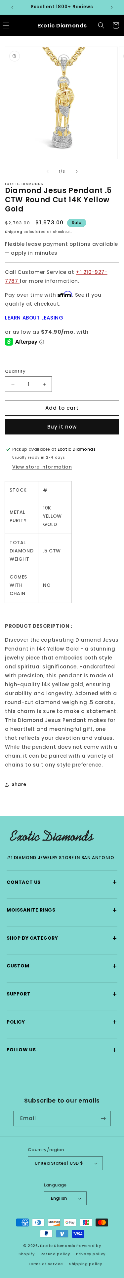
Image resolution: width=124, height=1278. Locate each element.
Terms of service (45, 1263)
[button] (101, 25)
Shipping (13, 231)
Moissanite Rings (62, 910)
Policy (62, 1022)
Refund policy (55, 1254)
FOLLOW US (62, 1050)
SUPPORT (62, 994)
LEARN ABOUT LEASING (34, 317)
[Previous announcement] (12, 7)
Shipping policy (85, 1263)
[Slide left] (47, 171)
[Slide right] (76, 171)
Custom (62, 966)
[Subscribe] (103, 1118)
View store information (42, 467)
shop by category (62, 938)
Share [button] (19, 784)
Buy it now (62, 426)
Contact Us (62, 882)
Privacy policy (90, 1254)
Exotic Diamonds (57, 1245)
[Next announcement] (111, 7)
